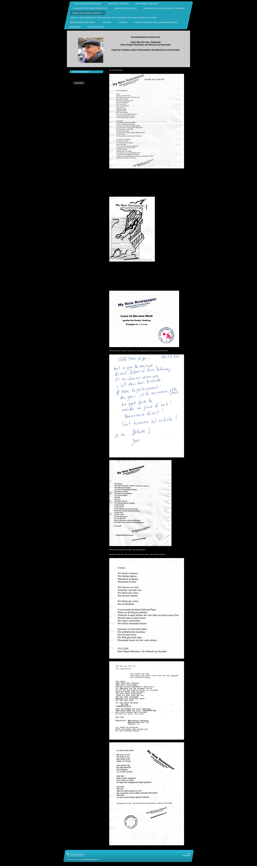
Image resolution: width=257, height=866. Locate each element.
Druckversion (73, 854)
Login (188, 853)
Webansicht (186, 855)
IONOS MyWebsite (90, 859)
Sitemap (81, 854)
